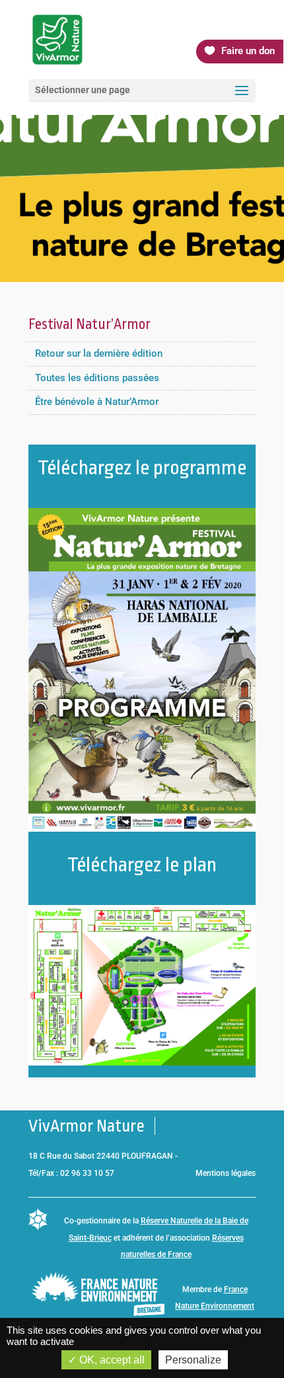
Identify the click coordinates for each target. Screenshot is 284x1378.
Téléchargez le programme (142, 467)
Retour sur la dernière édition (98, 353)
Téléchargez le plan (142, 864)
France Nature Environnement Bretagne (214, 1306)
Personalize (193, 1359)
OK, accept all (111, 1359)
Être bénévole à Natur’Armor (97, 402)
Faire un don (248, 51)
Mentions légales (225, 1173)
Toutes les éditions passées (97, 378)
